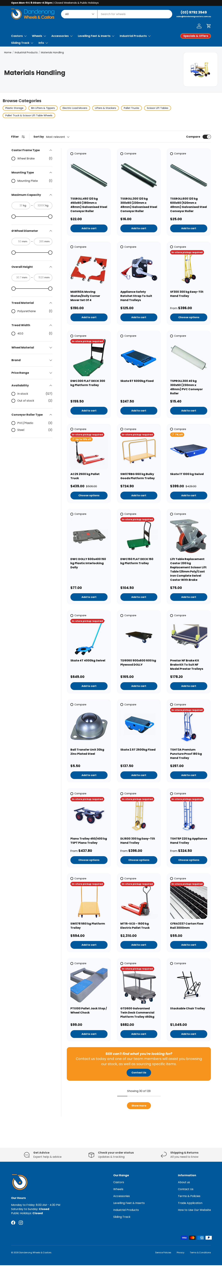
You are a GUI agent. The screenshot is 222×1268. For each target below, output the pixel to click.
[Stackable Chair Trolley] (188, 985)
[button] (209, 26)
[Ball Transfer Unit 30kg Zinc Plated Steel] (89, 726)
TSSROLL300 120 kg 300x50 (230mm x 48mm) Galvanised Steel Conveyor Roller (138, 205)
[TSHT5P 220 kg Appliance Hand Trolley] (188, 815)
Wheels (37, 36)
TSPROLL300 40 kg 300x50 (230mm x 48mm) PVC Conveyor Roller (186, 387)
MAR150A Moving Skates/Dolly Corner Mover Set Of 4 (85, 296)
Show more (138, 1105)
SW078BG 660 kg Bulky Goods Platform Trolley (137, 476)
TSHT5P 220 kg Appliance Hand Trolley (188, 841)
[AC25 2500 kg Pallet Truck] (89, 450)
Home (7, 52)
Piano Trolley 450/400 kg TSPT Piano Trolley (88, 841)
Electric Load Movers (75, 108)
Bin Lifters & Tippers (43, 108)
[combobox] (116, 14)
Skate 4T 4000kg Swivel (87, 660)
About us (184, 1182)
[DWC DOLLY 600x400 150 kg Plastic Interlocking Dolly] (89, 535)
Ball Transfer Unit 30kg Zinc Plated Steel (87, 752)
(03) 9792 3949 (194, 12)
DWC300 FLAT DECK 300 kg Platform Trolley (87, 383)
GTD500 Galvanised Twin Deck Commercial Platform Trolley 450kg (137, 1012)
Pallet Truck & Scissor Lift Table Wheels (28, 115)
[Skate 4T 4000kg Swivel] (89, 637)
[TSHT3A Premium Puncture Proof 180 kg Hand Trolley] (188, 726)
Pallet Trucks (131, 108)
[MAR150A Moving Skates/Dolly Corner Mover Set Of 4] (89, 268)
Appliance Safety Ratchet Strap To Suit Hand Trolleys (136, 296)
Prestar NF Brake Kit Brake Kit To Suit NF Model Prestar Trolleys (186, 664)
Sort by (38, 137)
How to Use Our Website (194, 1210)
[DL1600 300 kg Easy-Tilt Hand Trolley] (138, 815)
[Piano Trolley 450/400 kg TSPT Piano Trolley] (89, 815)
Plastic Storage (14, 108)
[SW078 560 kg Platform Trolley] (89, 900)
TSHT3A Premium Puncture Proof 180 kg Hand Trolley (186, 754)
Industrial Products (133, 36)
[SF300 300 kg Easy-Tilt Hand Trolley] (188, 268)
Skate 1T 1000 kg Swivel (187, 474)
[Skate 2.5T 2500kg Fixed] (138, 726)
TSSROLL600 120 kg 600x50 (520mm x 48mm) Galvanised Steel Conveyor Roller (188, 205)
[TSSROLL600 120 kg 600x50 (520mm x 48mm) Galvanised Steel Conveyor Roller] (188, 175)
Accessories (60, 36)
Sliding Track (20, 43)
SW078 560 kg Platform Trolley (87, 926)
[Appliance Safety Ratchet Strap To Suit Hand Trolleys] (138, 268)
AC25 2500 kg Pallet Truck (85, 476)
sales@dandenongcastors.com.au (193, 16)
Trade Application (190, 1203)
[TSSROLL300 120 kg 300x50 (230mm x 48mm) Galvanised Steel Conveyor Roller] (138, 175)
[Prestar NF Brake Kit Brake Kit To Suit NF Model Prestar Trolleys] (188, 637)
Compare (193, 137)
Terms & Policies (189, 1196)
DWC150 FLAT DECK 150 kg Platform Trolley (136, 561)
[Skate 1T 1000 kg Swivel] (188, 450)
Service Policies (163, 1252)
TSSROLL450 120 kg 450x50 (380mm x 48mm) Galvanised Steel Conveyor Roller (88, 205)
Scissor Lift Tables (157, 108)
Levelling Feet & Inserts (94, 36)
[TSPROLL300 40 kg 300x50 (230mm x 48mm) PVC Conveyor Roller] (188, 357)
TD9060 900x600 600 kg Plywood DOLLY (138, 662)
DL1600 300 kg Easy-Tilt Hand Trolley (137, 841)
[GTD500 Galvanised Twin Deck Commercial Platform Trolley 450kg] (138, 985)
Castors (17, 36)
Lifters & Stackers (105, 108)
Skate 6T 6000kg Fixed (137, 381)
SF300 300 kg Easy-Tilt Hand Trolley (186, 294)
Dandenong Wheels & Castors (35, 1252)
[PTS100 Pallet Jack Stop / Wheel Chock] (89, 985)
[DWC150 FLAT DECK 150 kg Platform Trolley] (138, 535)
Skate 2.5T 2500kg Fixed (138, 750)
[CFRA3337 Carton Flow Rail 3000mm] (188, 900)
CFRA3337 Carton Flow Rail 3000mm (186, 926)
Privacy (180, 1252)
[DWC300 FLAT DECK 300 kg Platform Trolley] (89, 357)
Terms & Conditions (200, 1252)
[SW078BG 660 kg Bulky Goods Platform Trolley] (138, 450)
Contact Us (138, 1072)
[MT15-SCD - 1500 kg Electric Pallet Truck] (138, 900)
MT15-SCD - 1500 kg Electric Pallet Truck (135, 926)
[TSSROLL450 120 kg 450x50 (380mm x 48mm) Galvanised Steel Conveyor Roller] (89, 175)
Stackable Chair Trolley (187, 1008)
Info (41, 43)
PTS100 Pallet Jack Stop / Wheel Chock (88, 1010)
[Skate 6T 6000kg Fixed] (138, 357)
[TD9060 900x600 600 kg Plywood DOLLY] (138, 637)
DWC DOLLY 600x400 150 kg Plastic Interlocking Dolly (88, 563)
